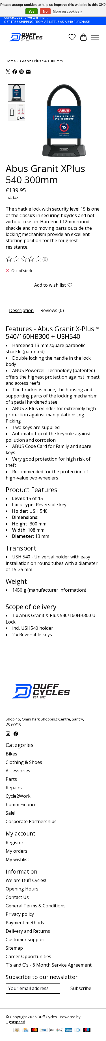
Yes (31, 12)
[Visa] (43, 1030)
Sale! (10, 813)
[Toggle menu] (94, 37)
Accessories (18, 771)
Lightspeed (15, 1021)
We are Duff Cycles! (26, 880)
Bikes (11, 754)
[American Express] (68, 1030)
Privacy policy (20, 914)
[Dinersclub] (77, 1030)
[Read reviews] (24, 259)
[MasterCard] (34, 1030)
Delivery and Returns (28, 931)
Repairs (14, 787)
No (45, 12)
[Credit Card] (25, 1030)
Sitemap (14, 948)
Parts (11, 779)
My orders (16, 851)
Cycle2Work (18, 796)
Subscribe (80, 988)
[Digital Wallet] (56, 1030)
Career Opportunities (28, 956)
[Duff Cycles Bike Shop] (26, 37)
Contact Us (17, 897)
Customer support (25, 939)
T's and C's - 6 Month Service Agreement (49, 965)
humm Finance (21, 804)
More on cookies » (67, 12)
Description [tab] (21, 310)
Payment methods (25, 923)
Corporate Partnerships (31, 821)
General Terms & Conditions (36, 906)
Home (11, 60)
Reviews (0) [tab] (52, 310)
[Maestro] (87, 1030)
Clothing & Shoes (24, 762)
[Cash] (16, 1030)
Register (14, 842)
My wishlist (17, 859)
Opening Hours (22, 889)
